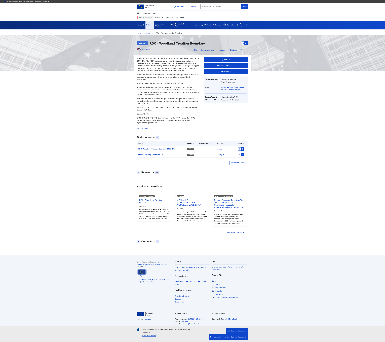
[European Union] (154, 314)
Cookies (178, 299)
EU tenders (216, 284)
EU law (214, 281)
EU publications (217, 294)
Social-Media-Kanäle (230, 319)
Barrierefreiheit (180, 302)
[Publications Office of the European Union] (154, 272)
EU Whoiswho (217, 291)
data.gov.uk (146, 49)
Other (179, 284)
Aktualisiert (203, 143)
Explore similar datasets (235, 232)
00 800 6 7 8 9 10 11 (195, 319)
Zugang (219, 149)
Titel (139, 143)
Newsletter (215, 270)
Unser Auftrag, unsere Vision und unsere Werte (228, 267)
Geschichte (225, 71)
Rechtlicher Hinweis (182, 296)
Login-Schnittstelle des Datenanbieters (225, 297)
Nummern (184, 321)
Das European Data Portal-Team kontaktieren (191, 267)
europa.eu (147, 319)
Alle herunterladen (237, 163)
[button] (42, 1)
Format (189, 143)
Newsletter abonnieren (183, 270)
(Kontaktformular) (194, 324)
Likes (240, 143)
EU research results (219, 288)
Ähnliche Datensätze (224, 65)
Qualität (224, 60)
